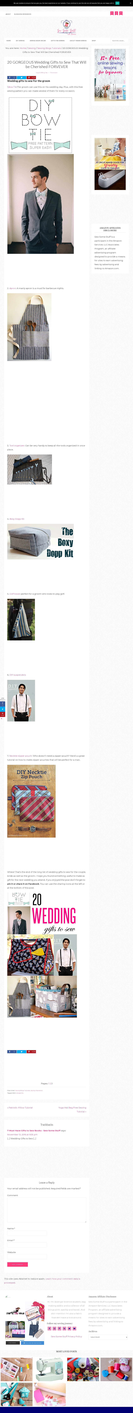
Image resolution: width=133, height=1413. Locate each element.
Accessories (19, 1093)
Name (11, 1228)
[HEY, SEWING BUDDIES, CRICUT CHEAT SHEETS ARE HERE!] (34, 1311)
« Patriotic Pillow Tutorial (20, 1107)
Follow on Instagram (33, 1343)
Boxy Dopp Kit (17, 519)
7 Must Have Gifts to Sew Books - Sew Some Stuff (33, 1130)
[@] (11, 1297)
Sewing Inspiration (37, 1090)
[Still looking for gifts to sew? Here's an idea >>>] (15, 1331)
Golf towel (15, 594)
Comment (12, 1195)
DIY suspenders (18, 675)
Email (11, 1240)
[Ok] (130, 3)
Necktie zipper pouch (20, 756)
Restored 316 (81, 1410)
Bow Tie (12, 87)
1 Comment (54, 72)
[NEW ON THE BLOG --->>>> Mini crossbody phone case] (34, 1331)
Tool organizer (16, 445)
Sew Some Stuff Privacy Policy (66, 1336)
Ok (117, 3)
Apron (12, 288)
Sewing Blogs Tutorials (22, 1090)
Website (11, 1252)
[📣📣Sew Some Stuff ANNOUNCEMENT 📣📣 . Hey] (15, 1311)
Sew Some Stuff (66, 27)
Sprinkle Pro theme (67, 1410)
